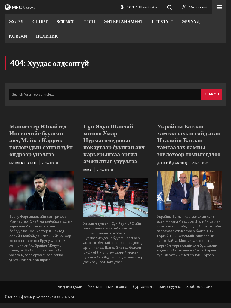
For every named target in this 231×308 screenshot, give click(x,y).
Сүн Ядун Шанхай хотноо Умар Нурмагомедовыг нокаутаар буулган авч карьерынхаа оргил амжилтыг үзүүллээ (114, 143)
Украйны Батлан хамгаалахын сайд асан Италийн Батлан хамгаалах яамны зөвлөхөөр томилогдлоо (189, 139)
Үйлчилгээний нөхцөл (107, 286)
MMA (87, 170)
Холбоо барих (199, 286)
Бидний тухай (70, 286)
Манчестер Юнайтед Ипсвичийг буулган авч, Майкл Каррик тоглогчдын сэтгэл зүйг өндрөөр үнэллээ (41, 139)
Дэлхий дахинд (172, 163)
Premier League (23, 163)
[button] (169, 7)
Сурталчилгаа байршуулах (157, 286)
